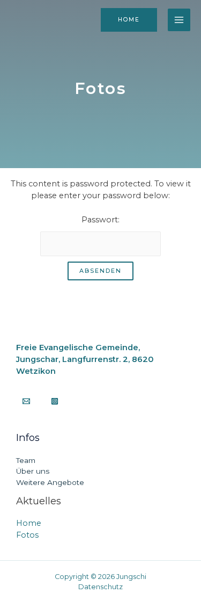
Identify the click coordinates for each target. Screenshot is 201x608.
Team (25, 460)
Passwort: (100, 220)
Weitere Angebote (50, 482)
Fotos (27, 535)
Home (28, 523)
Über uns (32, 471)
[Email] (26, 401)
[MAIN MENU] (179, 20)
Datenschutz (100, 587)
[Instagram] (54, 401)
